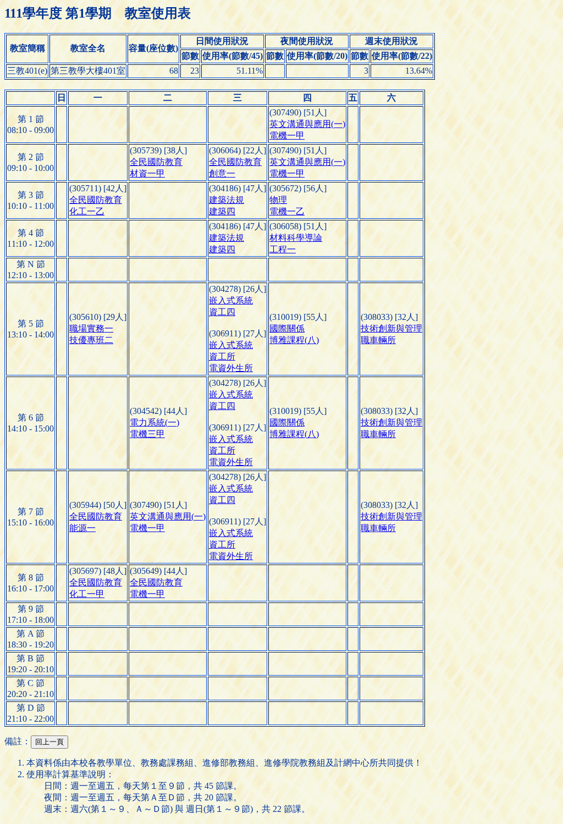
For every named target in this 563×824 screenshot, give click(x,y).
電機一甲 (287, 135)
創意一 (222, 173)
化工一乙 (86, 211)
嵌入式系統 (231, 300)
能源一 (82, 528)
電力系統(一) (154, 422)
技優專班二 (91, 340)
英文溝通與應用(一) (307, 124)
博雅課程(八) (294, 340)
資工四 (222, 312)
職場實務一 (91, 328)
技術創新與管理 (391, 328)
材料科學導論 (295, 237)
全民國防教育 (156, 162)
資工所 (222, 356)
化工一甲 (86, 594)
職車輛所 (378, 340)
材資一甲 (147, 173)
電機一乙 (287, 211)
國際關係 (287, 328)
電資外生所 (231, 368)
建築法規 (226, 199)
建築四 (222, 211)
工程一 (282, 249)
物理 (278, 199)
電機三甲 (147, 434)
